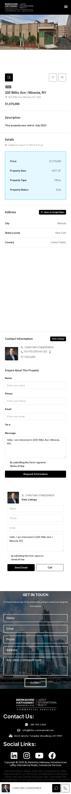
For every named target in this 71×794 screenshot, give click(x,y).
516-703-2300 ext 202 (35, 351)
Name (8, 378)
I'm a (7, 424)
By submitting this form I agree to (28, 464)
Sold (8, 87)
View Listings (58, 339)
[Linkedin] (14, 755)
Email (8, 409)
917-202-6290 (28, 357)
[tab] (9, 77)
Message (10, 433)
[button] (66, 6)
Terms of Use (17, 466)
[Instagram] (26, 755)
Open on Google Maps (53, 212)
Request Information (35, 474)
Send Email (21, 567)
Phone (9, 393)
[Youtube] (39, 755)
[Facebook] (52, 755)
